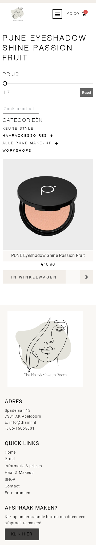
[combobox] (21, 109)
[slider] (5, 83)
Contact (12, 486)
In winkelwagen (34, 277)
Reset (86, 92)
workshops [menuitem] (17, 150)
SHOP (10, 479)
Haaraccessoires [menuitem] (25, 136)
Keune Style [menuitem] (18, 128)
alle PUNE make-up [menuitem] (27, 143)
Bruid (10, 459)
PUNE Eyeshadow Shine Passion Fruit (48, 255)
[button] (57, 14)
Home (10, 452)
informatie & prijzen (23, 466)
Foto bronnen (17, 493)
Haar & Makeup (19, 472)
